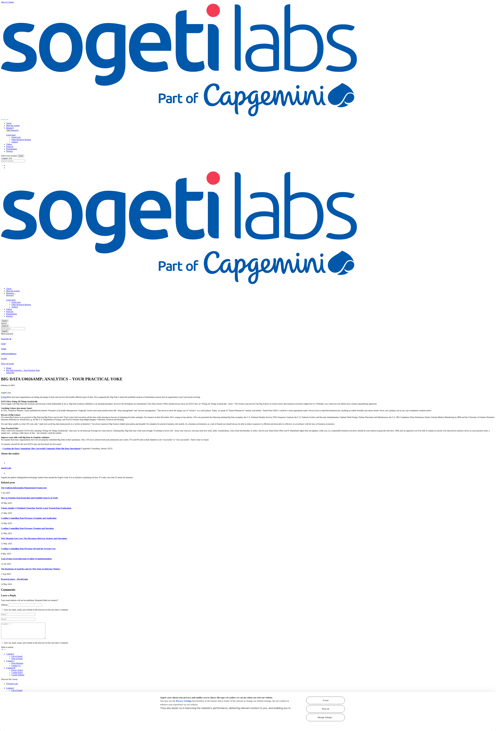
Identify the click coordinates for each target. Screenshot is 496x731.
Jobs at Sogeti (17, 658)
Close (21, 156)
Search (4, 321)
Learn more (11, 135)
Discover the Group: (9, 679)
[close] (5, 119)
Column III (10, 668)
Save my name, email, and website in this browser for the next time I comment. (36, 610)
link (8, 130)
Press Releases (17, 663)
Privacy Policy (17, 670)
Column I (10, 654)
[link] (179, 116)
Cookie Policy (17, 672)
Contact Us (16, 665)
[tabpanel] (248, 468)
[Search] (2, 119)
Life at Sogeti (16, 656)
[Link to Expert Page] (248, 458)
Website (4, 605)
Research (14, 130)
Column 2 (10, 661)
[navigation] (7, 119)
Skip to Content (7, 2)
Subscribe (10, 373)
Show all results (7, 364)
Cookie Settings (17, 675)
